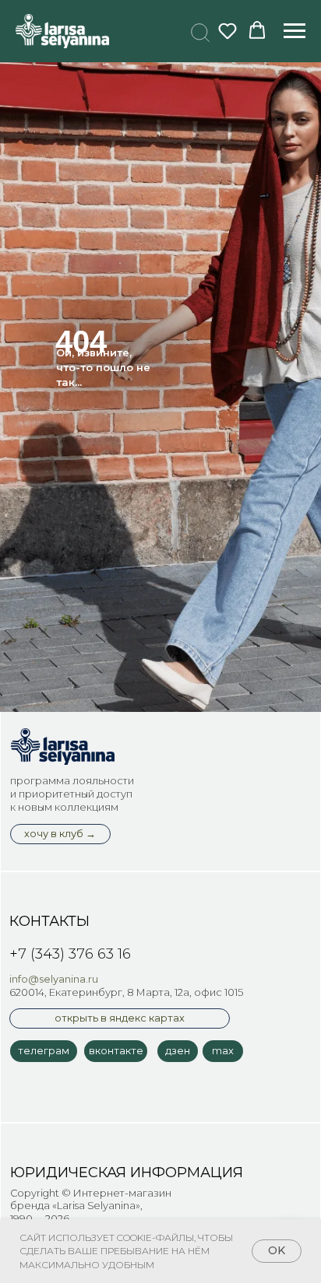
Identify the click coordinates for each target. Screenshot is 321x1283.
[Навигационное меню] (294, 31)
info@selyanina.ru (53, 979)
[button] (198, 30)
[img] (63, 747)
